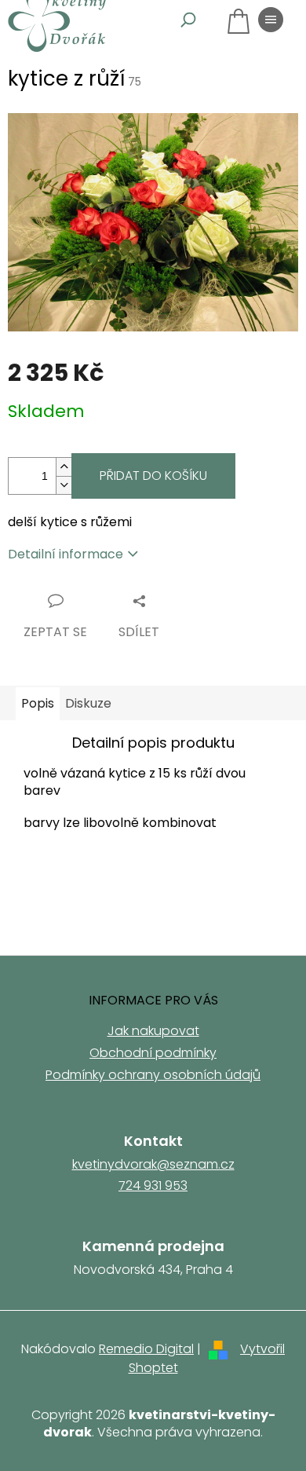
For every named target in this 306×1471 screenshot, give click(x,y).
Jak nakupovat (153, 1031)
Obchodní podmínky (153, 1053)
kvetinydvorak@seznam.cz (153, 1164)
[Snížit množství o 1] (63, 485)
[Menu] (270, 19)
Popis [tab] (37, 703)
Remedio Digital (146, 1349)
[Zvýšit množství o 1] (63, 467)
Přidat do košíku (153, 476)
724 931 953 (153, 1186)
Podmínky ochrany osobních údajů (153, 1075)
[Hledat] (188, 19)
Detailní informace (65, 554)
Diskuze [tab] (88, 703)
